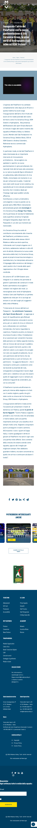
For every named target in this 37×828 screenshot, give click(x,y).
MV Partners (7, 621)
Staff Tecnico (23, 609)
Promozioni (6, 609)
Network (22, 626)
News (18, 57)
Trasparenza (7, 638)
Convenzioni (6, 629)
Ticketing (6, 597)
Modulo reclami (7, 661)
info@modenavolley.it (26, 711)
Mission (22, 632)
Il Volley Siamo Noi (25, 615)
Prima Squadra (24, 603)
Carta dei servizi (7, 655)
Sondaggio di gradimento (9, 658)
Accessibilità (6, 612)
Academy (23, 621)
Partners (6, 22)
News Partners (7, 632)
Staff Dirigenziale (24, 612)
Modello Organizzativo (8, 643)
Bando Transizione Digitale (10, 649)
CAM (4, 652)
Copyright (16, 740)
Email (2, 789)
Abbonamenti (6, 603)
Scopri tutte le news (18, 550)
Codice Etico (6, 646)
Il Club (22, 597)
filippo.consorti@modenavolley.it (21, 677)
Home (14, 57)
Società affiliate (24, 629)
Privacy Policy (18, 743)
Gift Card (5, 606)
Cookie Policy (17, 746)
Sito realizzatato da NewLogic (18, 758)
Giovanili (22, 606)
